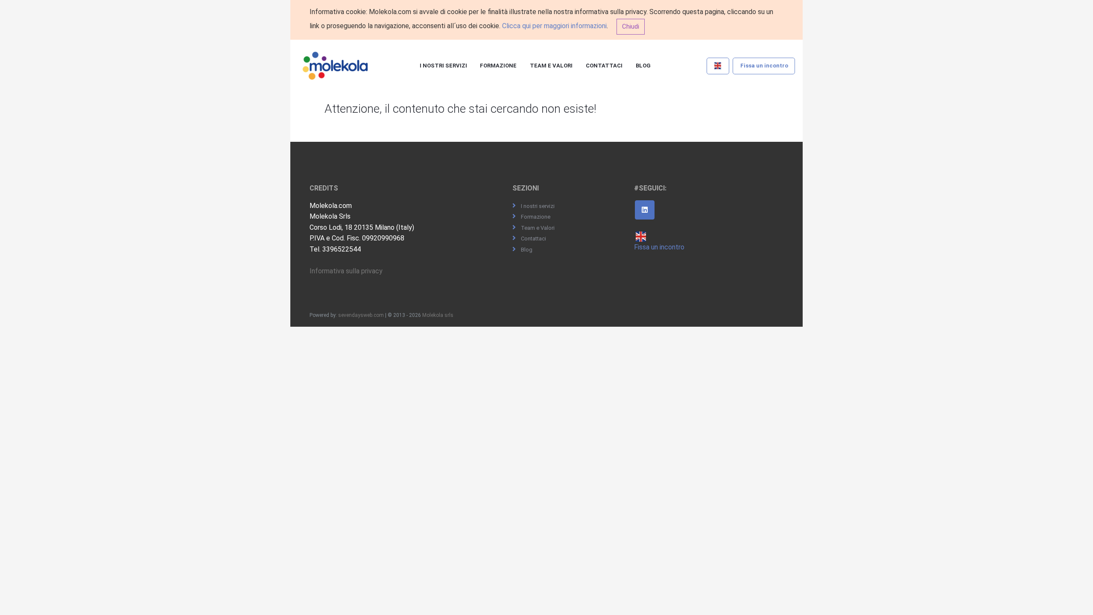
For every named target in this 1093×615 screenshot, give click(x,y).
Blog (643, 65)
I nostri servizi (443, 65)
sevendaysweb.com (361, 315)
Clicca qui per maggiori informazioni (554, 26)
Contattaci (604, 65)
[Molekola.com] (335, 66)
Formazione (498, 65)
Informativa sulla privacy (346, 271)
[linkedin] (645, 210)
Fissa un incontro (764, 65)
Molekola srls (437, 315)
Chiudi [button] (630, 26)
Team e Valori (551, 65)
